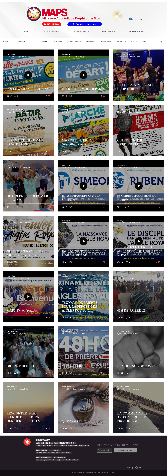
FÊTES (33, 41)
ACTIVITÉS (58, 41)
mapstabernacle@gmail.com (78, 445)
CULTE (134, 41)
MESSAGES (91, 41)
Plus (144, 41)
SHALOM (44, 41)
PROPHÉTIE (121, 41)
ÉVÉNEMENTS (19, 41)
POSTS (5, 41)
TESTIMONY (106, 41)
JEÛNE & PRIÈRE (74, 41)
